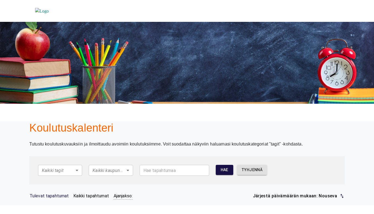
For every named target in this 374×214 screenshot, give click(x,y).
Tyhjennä (252, 170)
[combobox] (60, 170)
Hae (224, 170)
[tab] (49, 196)
